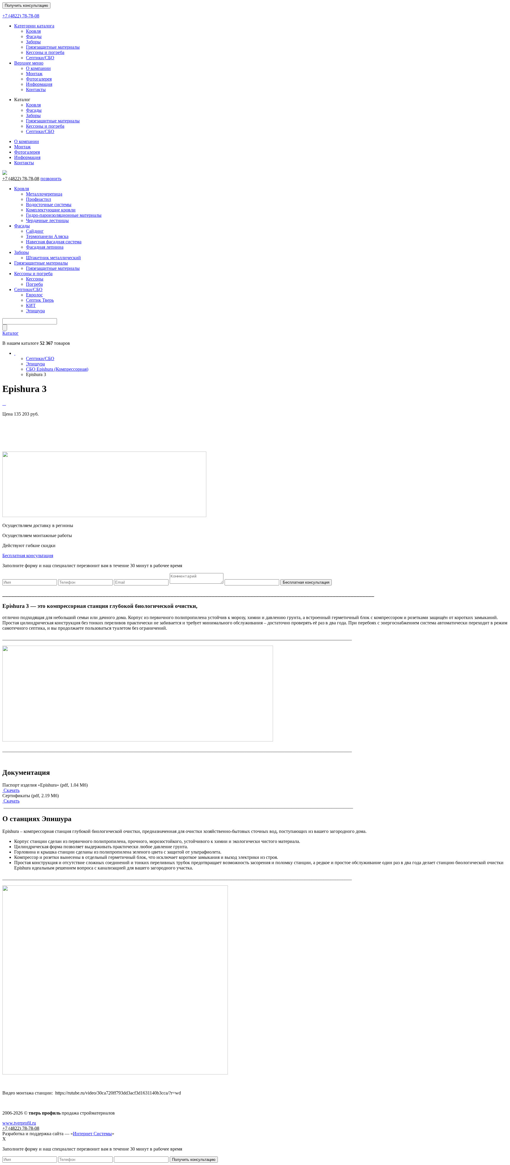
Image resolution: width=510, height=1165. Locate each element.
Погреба (34, 284)
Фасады (34, 36)
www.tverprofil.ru (19, 1122)
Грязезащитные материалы (53, 47)
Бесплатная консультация (27, 555)
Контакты (36, 89)
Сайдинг (35, 231)
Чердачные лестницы (47, 220)
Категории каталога (34, 25)
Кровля (33, 31)
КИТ (31, 305)
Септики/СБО (40, 57)
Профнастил (38, 199)
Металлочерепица (44, 193)
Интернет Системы (92, 1133)
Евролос (34, 294)
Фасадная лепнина (44, 247)
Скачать (10, 790)
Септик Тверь (40, 300)
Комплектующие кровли (51, 209)
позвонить (50, 178)
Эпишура (35, 310)
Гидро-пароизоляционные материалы (64, 215)
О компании (38, 68)
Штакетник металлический (53, 257)
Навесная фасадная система (53, 241)
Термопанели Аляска (47, 236)
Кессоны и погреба (45, 52)
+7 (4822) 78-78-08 (20, 15)
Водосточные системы (48, 204)
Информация (39, 84)
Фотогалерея (39, 78)
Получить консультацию (26, 5)
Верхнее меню (28, 62)
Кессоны (34, 278)
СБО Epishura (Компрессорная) (57, 369)
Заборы (33, 41)
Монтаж (34, 73)
